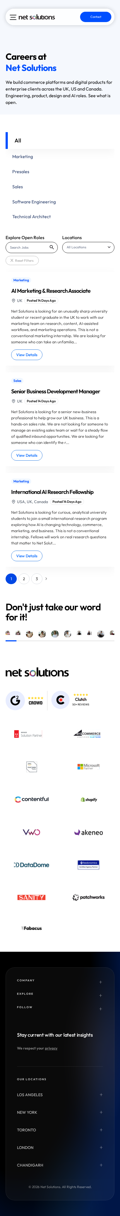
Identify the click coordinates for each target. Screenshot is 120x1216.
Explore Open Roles (25, 237)
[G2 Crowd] (25, 700)
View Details (26, 354)
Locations (72, 237)
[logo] (37, 17)
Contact (95, 17)
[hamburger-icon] (13, 17)
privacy (51, 1048)
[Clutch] (70, 700)
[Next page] (46, 578)
